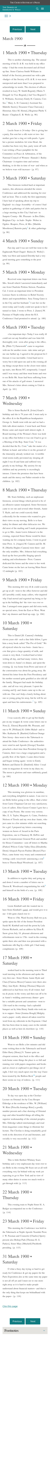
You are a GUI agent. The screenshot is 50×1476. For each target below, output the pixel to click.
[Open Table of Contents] (8, 16)
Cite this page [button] (10, 1306)
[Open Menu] (42, 9)
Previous (17, 29)
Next (32, 29)
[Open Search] (37, 8)
